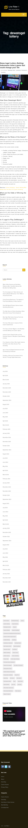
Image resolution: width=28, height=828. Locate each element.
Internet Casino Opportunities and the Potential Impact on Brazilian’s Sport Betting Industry (14, 336)
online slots (6, 659)
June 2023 (5, 511)
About (2, 779)
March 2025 (6, 425)
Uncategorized (5, 807)
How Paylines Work (7, 646)
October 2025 (6, 396)
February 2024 (6, 478)
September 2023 (7, 499)
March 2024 (6, 474)
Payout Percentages (7, 665)
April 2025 (5, 421)
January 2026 (6, 383)
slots (14, 681)
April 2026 (5, 375)
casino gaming (7, 623)
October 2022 (6, 536)
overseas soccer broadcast (9, 662)
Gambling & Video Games (7, 802)
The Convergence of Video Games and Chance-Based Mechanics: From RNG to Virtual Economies (13, 293)
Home (2, 776)
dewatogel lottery (11, 70)
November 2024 (7, 441)
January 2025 (6, 433)
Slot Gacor (12, 678)
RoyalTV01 (17, 674)
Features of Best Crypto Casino (10, 636)
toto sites (19, 684)
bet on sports (6, 620)
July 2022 (5, 549)
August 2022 (6, 544)
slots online (20, 681)
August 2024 (6, 454)
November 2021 (7, 582)
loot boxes (15, 649)
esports (14, 627)
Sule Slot (13, 684)
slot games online (7, 681)
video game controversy (8, 687)
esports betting (7, 630)
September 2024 (7, 450)
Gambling (3, 72)
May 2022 (5, 557)
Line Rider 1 (14, 6)
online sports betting (15, 659)
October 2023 (6, 495)
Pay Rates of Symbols (18, 665)
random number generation (9, 671)
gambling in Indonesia (21, 70)
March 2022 (6, 565)
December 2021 (7, 578)
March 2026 (6, 379)
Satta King (6, 678)
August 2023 (6, 503)
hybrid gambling (17, 646)
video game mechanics (8, 690)
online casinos (7, 655)
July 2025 (5, 408)
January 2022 (6, 573)
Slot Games (19, 678)
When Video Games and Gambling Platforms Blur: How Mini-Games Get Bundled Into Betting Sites (12, 286)
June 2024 (5, 462)
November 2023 (7, 491)
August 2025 (6, 404)
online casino (15, 652)
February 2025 (6, 429)
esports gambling (15, 630)
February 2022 (6, 569)
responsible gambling (8, 674)
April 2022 (5, 561)
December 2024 (7, 437)
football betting (7, 639)
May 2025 (5, 417)
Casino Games (5, 784)
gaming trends (18, 643)
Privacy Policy (4, 787)
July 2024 (5, 458)
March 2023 (6, 524)
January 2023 (6, 528)
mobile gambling (7, 652)
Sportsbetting (4, 805)
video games (17, 690)
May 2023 (5, 516)
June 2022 (5, 553)
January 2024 (6, 483)
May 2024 (5, 466)
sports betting (6, 684)
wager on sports (7, 694)
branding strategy (15, 620)
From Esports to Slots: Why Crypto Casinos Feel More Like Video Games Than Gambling (14, 343)
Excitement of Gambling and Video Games (12, 633)
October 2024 (6, 445)
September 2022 (7, 540)
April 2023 (5, 520)
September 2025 (7, 400)
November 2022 (7, 532)
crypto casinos (15, 623)
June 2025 (5, 412)
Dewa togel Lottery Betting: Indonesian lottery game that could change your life (12, 65)
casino (22, 620)
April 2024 (5, 470)
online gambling (15, 655)
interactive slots (7, 649)
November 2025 (7, 392)
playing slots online (8, 668)
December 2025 (7, 388)
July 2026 (5, 371)
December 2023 (7, 487)
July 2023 (5, 507)
